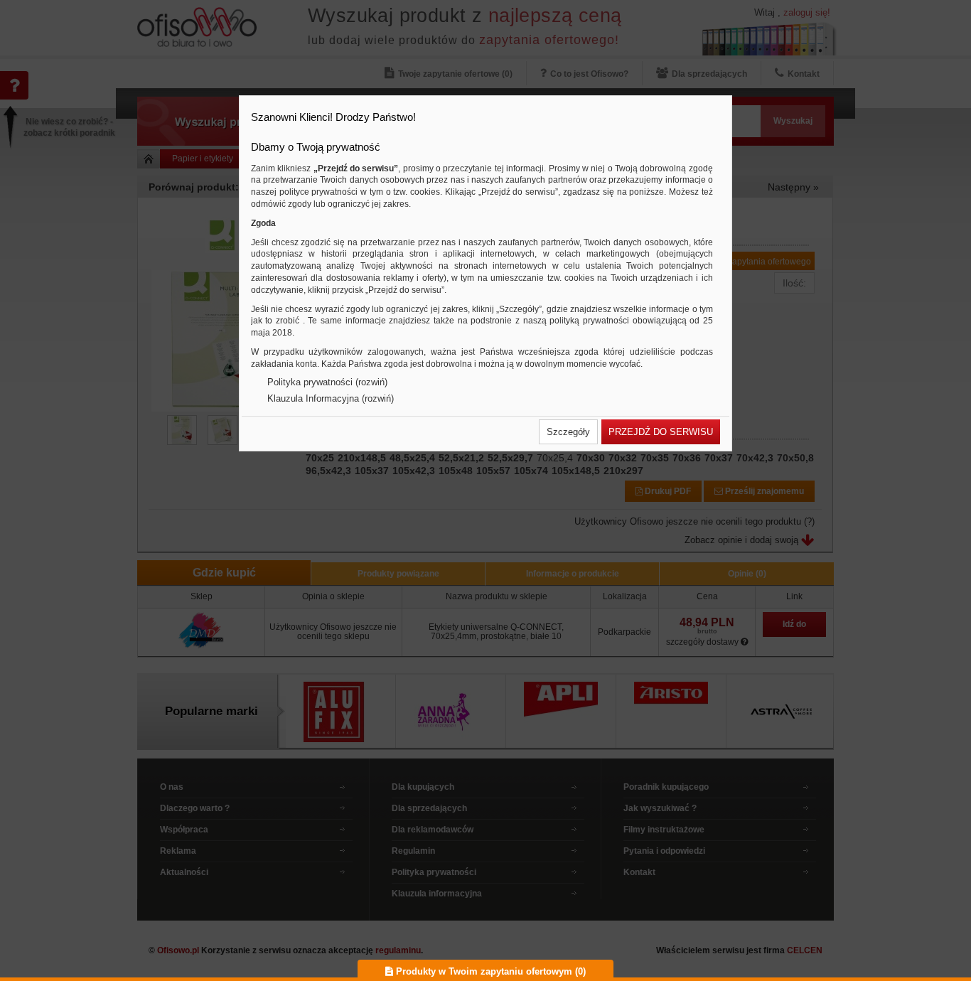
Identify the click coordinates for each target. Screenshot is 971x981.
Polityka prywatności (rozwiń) (327, 382)
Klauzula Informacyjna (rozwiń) (330, 398)
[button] (568, 431)
